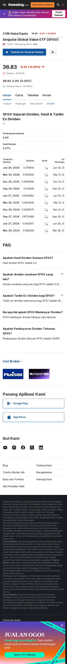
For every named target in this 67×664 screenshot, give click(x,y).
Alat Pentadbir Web (14, 486)
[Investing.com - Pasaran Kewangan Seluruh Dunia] (19, 5)
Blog (5, 465)
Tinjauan (7, 103)
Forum (47, 95)
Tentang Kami (44, 465)
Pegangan (20, 103)
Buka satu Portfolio (13, 479)
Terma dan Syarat (11, 620)
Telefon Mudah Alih (14, 472)
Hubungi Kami (44, 479)
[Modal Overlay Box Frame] (32, 642)
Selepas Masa (14, 86)
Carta (19, 95)
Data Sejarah (36, 103)
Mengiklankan (44, 472)
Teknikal (32, 95)
